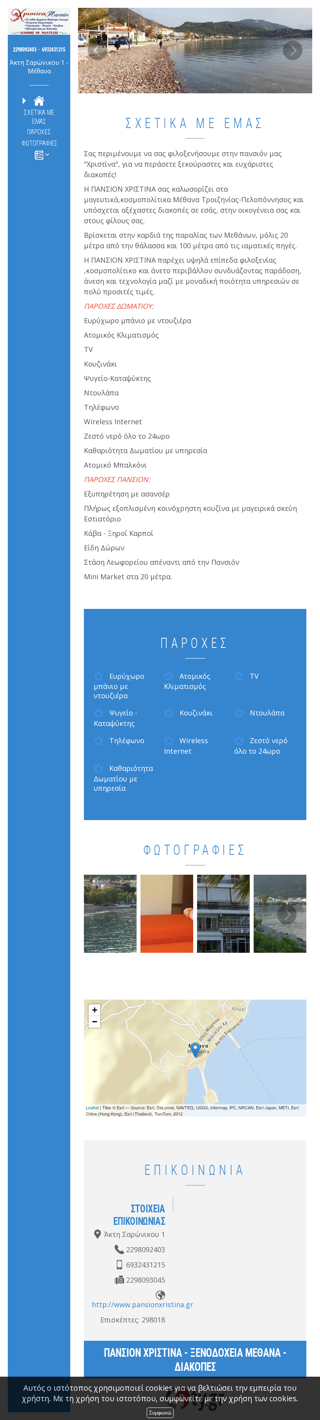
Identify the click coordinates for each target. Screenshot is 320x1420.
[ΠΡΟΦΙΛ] (39, 100)
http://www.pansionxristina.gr (142, 1304)
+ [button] (94, 1010)
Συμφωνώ (160, 1413)
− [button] (94, 1022)
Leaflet (92, 1107)
